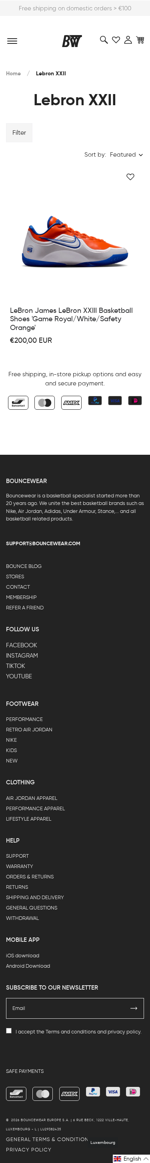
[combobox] (127, 154)
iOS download (22, 956)
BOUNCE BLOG (24, 566)
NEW (12, 761)
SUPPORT (17, 856)
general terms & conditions (49, 1139)
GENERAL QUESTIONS (31, 908)
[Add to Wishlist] (130, 177)
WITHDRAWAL (22, 918)
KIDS (11, 750)
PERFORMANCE (24, 719)
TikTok (15, 666)
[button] (131, 1159)
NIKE (11, 740)
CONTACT (18, 587)
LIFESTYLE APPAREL (28, 819)
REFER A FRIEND (25, 608)
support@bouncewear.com (43, 543)
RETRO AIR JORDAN (29, 730)
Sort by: (95, 154)
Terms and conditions (71, 1032)
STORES (15, 577)
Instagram (22, 655)
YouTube (19, 676)
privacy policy (124, 1032)
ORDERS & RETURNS (30, 877)
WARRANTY (19, 866)
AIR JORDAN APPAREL (31, 798)
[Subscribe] (134, 1008)
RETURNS (17, 887)
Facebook (21, 645)
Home (13, 73)
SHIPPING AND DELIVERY (35, 897)
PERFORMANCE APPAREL (35, 808)
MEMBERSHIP (21, 597)
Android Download (28, 966)
